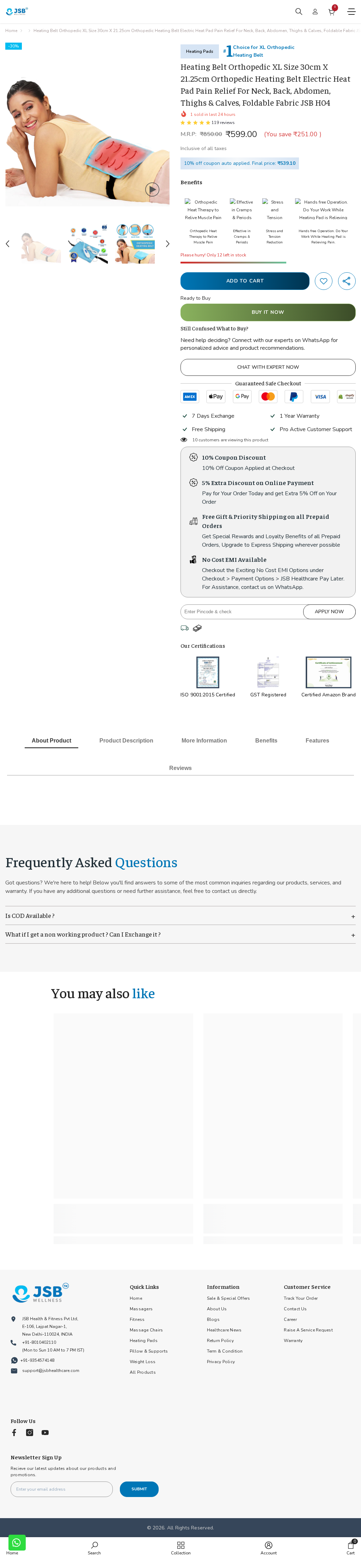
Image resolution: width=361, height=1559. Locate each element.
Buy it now (268, 312)
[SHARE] (347, 281)
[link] (323, 281)
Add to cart (245, 281)
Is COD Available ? (180, 915)
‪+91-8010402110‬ (39, 1342)
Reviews (180, 768)
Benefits (266, 741)
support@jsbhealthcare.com (50, 1370)
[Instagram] (29, 1432)
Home (11, 30)
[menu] (351, 11)
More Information (204, 741)
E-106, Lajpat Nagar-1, (44, 1326)
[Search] (299, 11)
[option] (87, 125)
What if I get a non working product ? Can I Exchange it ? (180, 934)
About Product (51, 741)
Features (317, 741)
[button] (7, 243)
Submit (139, 1489)
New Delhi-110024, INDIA (47, 1334)
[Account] (315, 11)
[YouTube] (45, 1432)
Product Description (126, 741)
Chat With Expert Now (268, 367)
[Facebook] (14, 1432)
